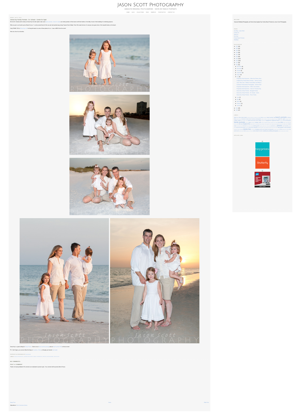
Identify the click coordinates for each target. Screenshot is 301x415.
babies (261, 117)
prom (235, 127)
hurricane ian (273, 122)
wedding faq (265, 130)
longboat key (246, 124)
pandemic (273, 125)
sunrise (280, 129)
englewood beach (275, 120)
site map (253, 129)
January (239, 105)
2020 (237, 48)
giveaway (253, 122)
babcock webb (257, 117)
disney (257, 120)
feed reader (54, 350)
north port (244, 125)
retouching (50, 356)
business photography (256, 118)
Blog (133, 12)
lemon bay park (286, 122)
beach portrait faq (271, 117)
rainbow (247, 127)
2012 (237, 64)
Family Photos (28, 346)
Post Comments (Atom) (22, 405)
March (238, 101)
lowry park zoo (253, 124)
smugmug (257, 129)
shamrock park (236, 129)
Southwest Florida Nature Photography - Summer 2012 (249, 84)
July (238, 76)
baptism (265, 117)
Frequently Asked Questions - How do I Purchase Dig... (249, 88)
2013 (237, 62)
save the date (274, 127)
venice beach (256, 130)
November (239, 68)
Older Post (206, 402)
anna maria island (243, 117)
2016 (237, 56)
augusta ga (252, 117)
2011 (237, 108)
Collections (140, 12)
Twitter (39, 350)
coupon (239, 120)
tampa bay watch (286, 129)
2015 (237, 58)
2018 (237, 52)
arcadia (248, 117)
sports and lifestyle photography (267, 129)
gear (250, 122)
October (239, 70)
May (238, 99)
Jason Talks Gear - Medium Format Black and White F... (249, 82)
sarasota (255, 127)
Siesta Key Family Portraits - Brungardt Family (247, 90)
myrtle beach (285, 124)
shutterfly (241, 129)
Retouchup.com (23, 28)
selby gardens (280, 127)
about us (236, 117)
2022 (237, 46)
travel (238, 130)
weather (261, 130)
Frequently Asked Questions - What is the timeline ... (249, 86)
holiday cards (258, 122)
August (238, 74)
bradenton (243, 118)
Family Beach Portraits (239, 38)
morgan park (273, 124)
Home (128, 12)
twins (245, 130)
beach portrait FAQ (57, 346)
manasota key (258, 124)
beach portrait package (44, 346)
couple (235, 120)
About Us (236, 34)
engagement (268, 120)
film (246, 122)
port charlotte (285, 125)
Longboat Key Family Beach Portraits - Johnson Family (249, 80)
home (263, 122)
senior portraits (287, 127)
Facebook (35, 350)
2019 (237, 50)
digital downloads (251, 120)
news (235, 125)
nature (289, 124)
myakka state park (279, 124)
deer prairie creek (244, 120)
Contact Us (171, 12)
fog (248, 122)
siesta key (56, 356)
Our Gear (236, 36)
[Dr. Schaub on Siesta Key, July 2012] (109, 154)
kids (282, 122)
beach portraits (49, 21)
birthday (289, 117)
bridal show (248, 118)
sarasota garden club (261, 127)
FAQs (147, 12)
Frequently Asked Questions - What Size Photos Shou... (249, 78)
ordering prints (256, 125)
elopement (263, 120)
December (239, 66)
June (238, 97)
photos (45, 356)
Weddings (236, 39)
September (239, 72)
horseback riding (267, 122)
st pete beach (276, 129)
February (239, 103)
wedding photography (273, 130)
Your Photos (162, 12)
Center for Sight (56, 21)
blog (235, 118)
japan (279, 122)
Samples (153, 12)
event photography (287, 120)
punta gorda (242, 127)
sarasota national (269, 127)
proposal (238, 127)
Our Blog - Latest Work (239, 30)
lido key (241, 124)
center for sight (28, 356)
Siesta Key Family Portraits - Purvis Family (246, 94)
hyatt (276, 122)
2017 (237, 54)
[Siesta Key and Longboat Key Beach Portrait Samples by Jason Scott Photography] (109, 91)
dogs (260, 120)
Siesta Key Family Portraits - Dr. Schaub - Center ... (248, 92)
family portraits (37, 356)
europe (281, 120)
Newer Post (12, 402)
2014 (237, 60)
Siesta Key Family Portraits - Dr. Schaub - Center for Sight (28, 19)
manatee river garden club (266, 124)
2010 (237, 110)
